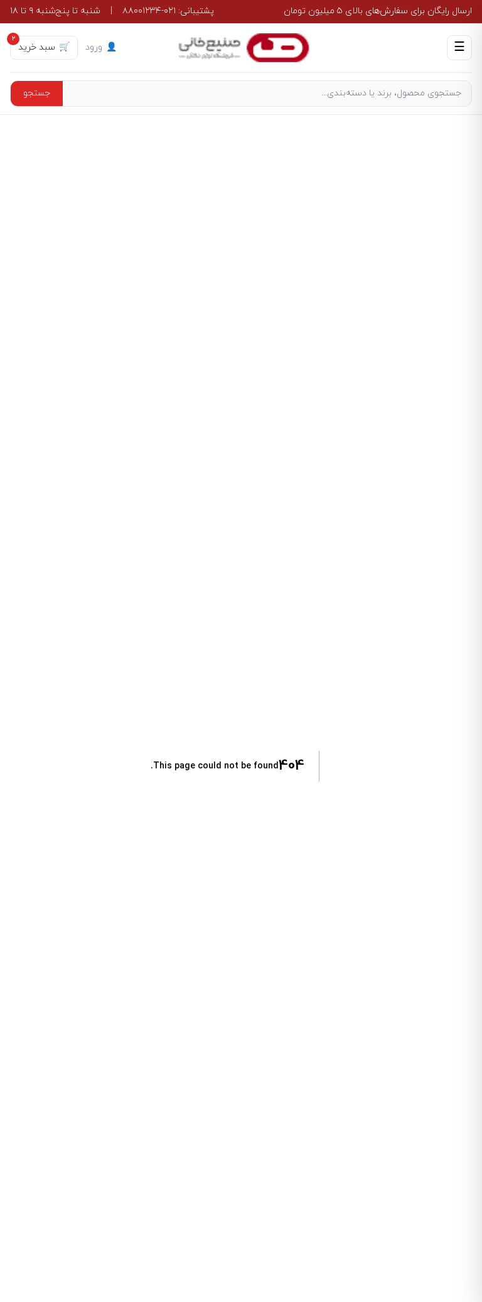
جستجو (36, 93)
